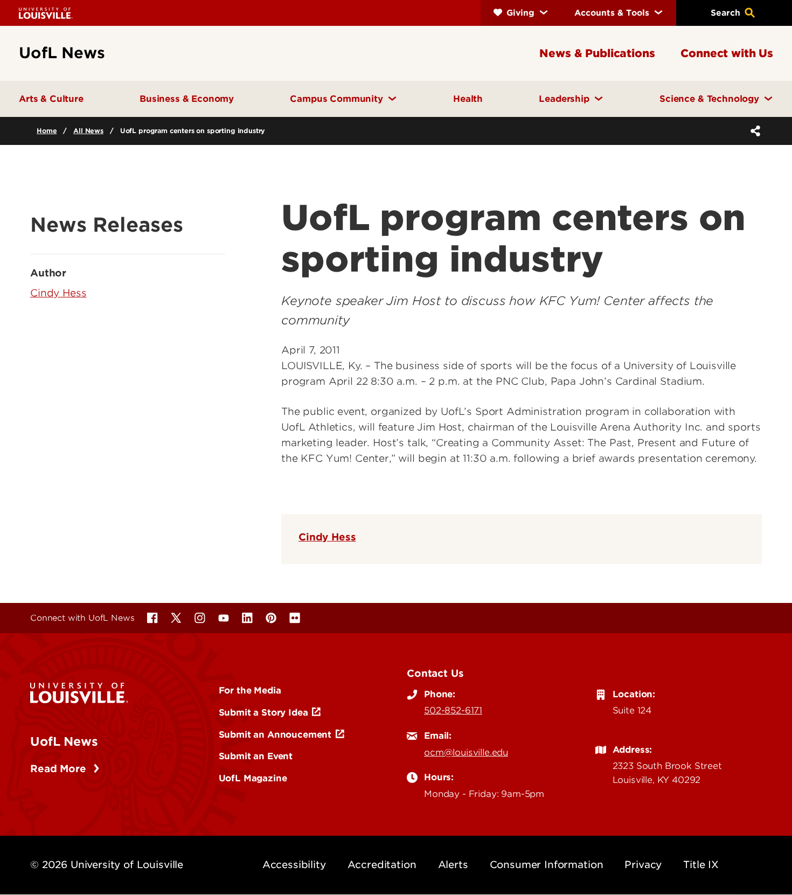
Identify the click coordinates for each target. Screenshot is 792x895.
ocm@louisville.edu (466, 752)
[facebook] (152, 618)
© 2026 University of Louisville (106, 864)
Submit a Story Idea (263, 712)
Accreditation (382, 864)
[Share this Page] (753, 131)
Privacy (643, 864)
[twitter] (176, 618)
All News (88, 131)
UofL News (64, 741)
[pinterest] (271, 618)
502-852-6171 (453, 710)
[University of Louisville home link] (46, 12)
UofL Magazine (253, 778)
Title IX (701, 864)
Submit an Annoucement (275, 734)
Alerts (453, 864)
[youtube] (223, 618)
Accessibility (294, 864)
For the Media (250, 690)
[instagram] (199, 618)
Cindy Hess (327, 537)
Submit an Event (256, 756)
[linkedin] (247, 618)
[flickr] (294, 618)
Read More (59, 768)
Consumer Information (546, 864)
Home (47, 131)
